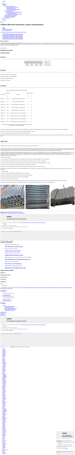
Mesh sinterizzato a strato (11, 10)
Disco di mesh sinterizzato (25, 287)
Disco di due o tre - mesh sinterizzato (13, 263)
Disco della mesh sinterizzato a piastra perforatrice (13, 212)
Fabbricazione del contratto (9, 17)
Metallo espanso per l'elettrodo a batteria (14, 255)
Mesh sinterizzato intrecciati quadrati (13, 9)
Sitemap (18, 287)
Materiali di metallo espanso (12, 13)
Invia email (2, 314)
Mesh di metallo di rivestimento (10, 16)
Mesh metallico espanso (9, 11)
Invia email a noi (3, 47)
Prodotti (4, 5)
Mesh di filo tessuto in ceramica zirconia (14, 246)
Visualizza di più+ (3, 312)
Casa (3, 3)
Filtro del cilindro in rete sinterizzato (63, 287)
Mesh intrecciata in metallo (34, 287)
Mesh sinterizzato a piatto (11, 8)
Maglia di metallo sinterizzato (10, 6)
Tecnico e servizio (6, 18)
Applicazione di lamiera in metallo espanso (14, 14)
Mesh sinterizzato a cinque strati (12, 7)
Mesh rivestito (54, 287)
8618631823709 (3, 315)
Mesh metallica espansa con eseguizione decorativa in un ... (18, 259)
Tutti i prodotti (9, 288)
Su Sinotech (5, 4)
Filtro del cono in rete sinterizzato (45, 287)
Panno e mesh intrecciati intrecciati (11, 15)
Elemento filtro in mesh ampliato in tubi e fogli (15, 267)
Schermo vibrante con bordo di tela (13, 250)
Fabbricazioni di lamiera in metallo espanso (14, 12)
